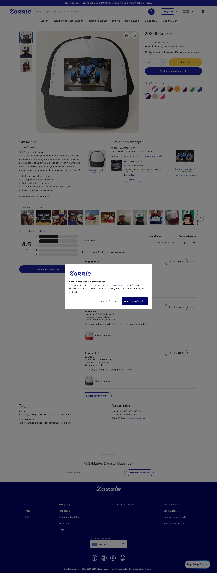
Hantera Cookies (108, 301)
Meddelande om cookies (110, 285)
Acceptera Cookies (134, 301)
